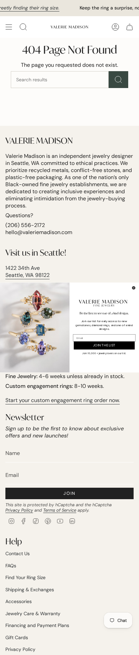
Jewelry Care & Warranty (32, 613)
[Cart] (129, 27)
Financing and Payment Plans (37, 625)
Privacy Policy (19, 510)
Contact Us (17, 553)
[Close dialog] (134, 288)
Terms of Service (59, 510)
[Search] (118, 79)
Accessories (18, 601)
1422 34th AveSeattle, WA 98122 (27, 271)
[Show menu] (9, 27)
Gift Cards (16, 637)
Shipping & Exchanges (29, 590)
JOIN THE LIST (104, 345)
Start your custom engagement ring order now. (62, 400)
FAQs (10, 566)
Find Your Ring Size (25, 577)
